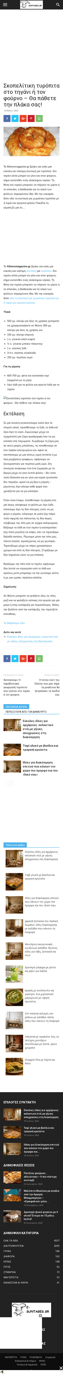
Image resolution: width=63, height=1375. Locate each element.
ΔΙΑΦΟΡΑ (9, 1256)
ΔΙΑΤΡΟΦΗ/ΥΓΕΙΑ (14, 1245)
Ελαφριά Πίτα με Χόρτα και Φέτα (40, 1061)
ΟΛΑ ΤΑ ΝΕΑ (11, 1240)
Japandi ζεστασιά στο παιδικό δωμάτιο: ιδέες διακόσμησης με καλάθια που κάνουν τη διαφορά (41, 926)
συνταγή (31, 270)
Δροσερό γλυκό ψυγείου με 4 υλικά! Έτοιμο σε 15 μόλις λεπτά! (41, 1215)
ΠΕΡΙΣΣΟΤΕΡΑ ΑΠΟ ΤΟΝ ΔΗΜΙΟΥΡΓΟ (26, 711)
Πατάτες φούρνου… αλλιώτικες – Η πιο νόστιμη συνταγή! (40, 1177)
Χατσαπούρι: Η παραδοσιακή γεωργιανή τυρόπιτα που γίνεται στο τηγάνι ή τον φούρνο (17, 687)
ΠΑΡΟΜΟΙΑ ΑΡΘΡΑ (16, 707)
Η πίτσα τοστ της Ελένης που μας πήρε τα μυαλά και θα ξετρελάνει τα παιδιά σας (47, 687)
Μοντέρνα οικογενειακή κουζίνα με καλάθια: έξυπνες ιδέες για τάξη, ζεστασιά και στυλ (41, 950)
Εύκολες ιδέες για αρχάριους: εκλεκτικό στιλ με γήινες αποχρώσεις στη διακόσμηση (38, 729)
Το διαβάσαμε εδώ (14, 623)
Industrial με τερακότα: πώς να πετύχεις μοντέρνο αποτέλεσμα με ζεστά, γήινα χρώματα (42, 1042)
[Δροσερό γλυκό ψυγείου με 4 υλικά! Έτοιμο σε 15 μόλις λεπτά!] (12, 1216)
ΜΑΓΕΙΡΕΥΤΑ (11, 1277)
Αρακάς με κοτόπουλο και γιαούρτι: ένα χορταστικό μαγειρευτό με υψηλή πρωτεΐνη (39, 996)
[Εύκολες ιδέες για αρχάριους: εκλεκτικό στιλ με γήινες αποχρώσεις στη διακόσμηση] (12, 725)
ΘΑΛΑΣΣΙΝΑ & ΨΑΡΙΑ (16, 1282)
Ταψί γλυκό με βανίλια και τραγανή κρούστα (40, 876)
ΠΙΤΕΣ (7, 1266)
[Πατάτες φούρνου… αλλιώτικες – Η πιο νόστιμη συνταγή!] (12, 1177)
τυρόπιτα (46, 270)
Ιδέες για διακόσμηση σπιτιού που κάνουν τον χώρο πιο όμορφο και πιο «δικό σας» (42, 901)
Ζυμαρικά (50, 1357)
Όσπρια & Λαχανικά (27, 1364)
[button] (58, 4)
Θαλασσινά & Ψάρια (25, 1360)
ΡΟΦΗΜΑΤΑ (36, 1357)
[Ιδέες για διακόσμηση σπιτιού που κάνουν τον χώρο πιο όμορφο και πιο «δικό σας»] (12, 766)
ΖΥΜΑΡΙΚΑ (10, 1272)
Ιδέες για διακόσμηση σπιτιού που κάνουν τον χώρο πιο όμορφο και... (41, 1148)
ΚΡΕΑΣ (7, 1261)
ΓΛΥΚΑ (7, 1251)
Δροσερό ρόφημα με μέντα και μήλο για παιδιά (40, 969)
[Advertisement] (31, 48)
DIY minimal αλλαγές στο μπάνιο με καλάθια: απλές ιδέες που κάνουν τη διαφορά (42, 1017)
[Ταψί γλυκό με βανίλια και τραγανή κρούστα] (12, 750)
